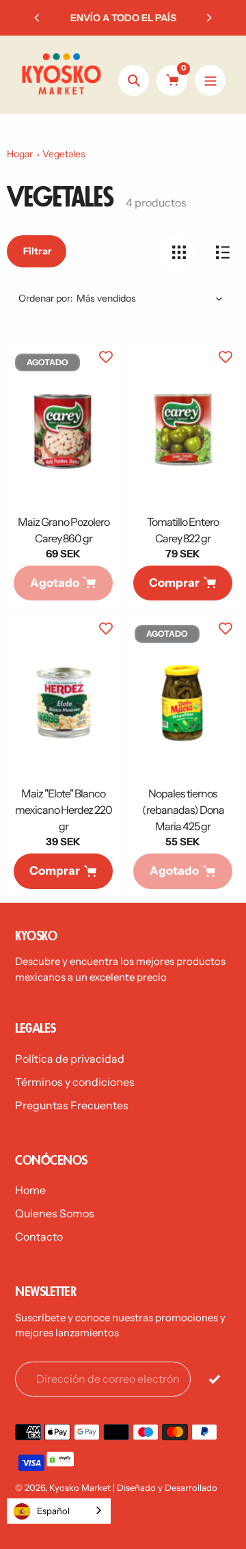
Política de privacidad (69, 1058)
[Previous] (37, 18)
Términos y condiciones (75, 1082)
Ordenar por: (45, 298)
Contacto (39, 1236)
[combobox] (59, 1511)
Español (53, 1510)
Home (30, 1190)
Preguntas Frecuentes (71, 1105)
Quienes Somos (54, 1213)
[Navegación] (210, 80)
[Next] (208, 18)
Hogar (20, 154)
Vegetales (63, 154)
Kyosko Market (80, 1487)
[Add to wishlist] (106, 356)
